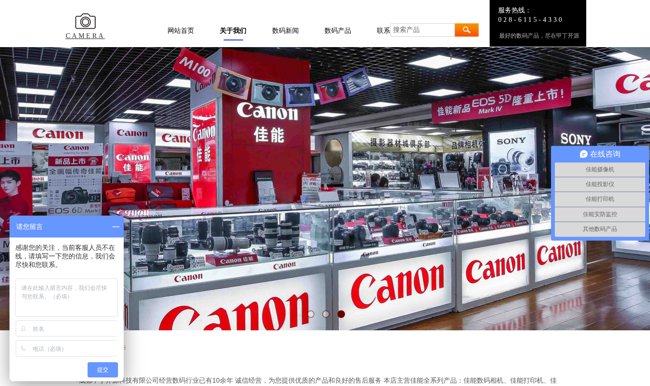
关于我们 (233, 30)
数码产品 (338, 30)
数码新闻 (285, 30)
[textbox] (422, 30)
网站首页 (180, 30)
